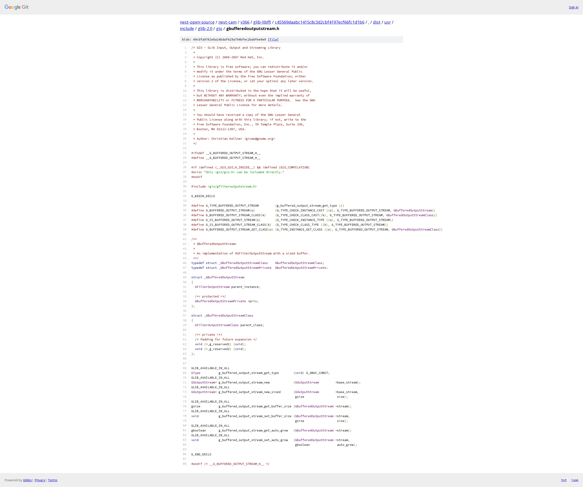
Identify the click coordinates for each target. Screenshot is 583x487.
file (273, 39)
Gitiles (27, 480)
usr (387, 22)
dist (377, 22)
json (574, 480)
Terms (52, 480)
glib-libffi (262, 22)
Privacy (40, 480)
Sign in (573, 7)
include (187, 28)
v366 (244, 22)
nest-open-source (197, 22)
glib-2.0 (205, 28)
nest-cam (227, 22)
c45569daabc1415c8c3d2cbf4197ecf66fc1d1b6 (319, 22)
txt (564, 480)
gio (219, 28)
